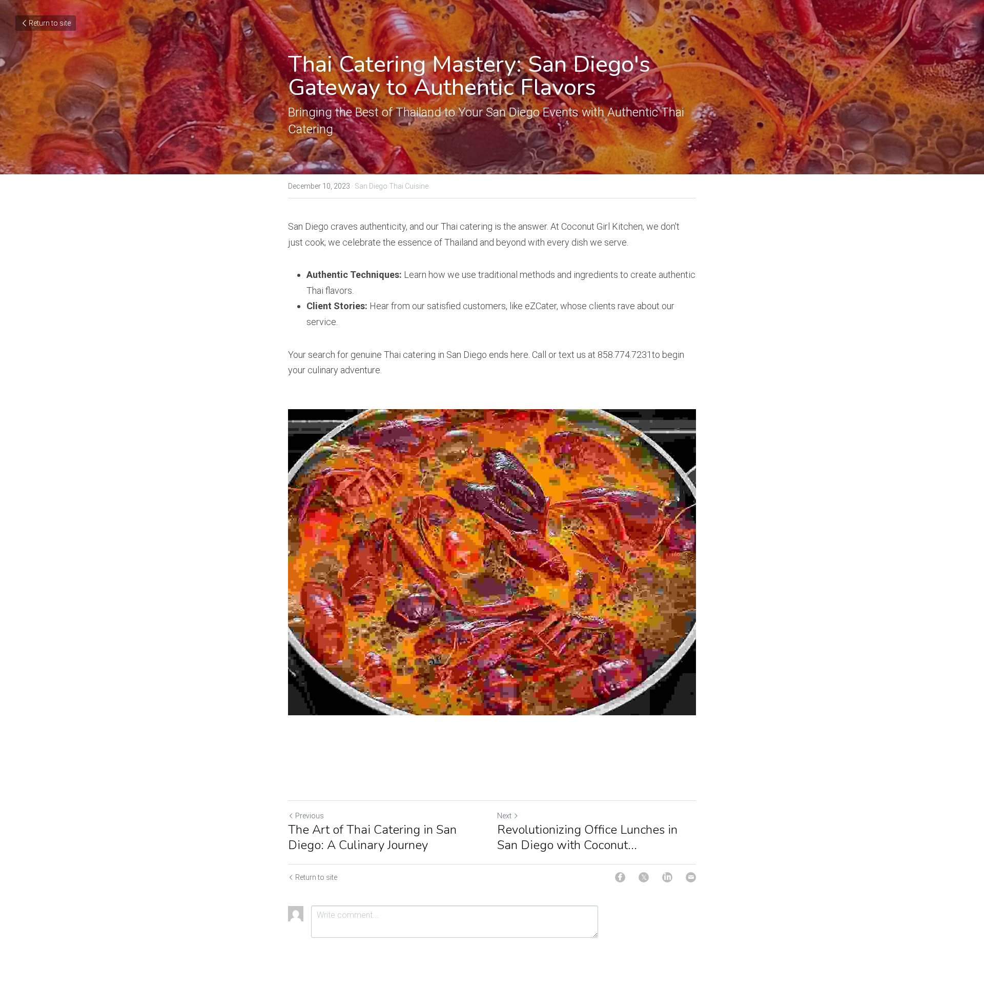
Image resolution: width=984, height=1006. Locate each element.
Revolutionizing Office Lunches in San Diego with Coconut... (587, 837)
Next (504, 816)
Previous (309, 816)
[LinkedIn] (667, 877)
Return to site (50, 23)
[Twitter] (644, 877)
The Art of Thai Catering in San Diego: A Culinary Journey (372, 837)
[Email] (691, 877)
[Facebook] (620, 877)
